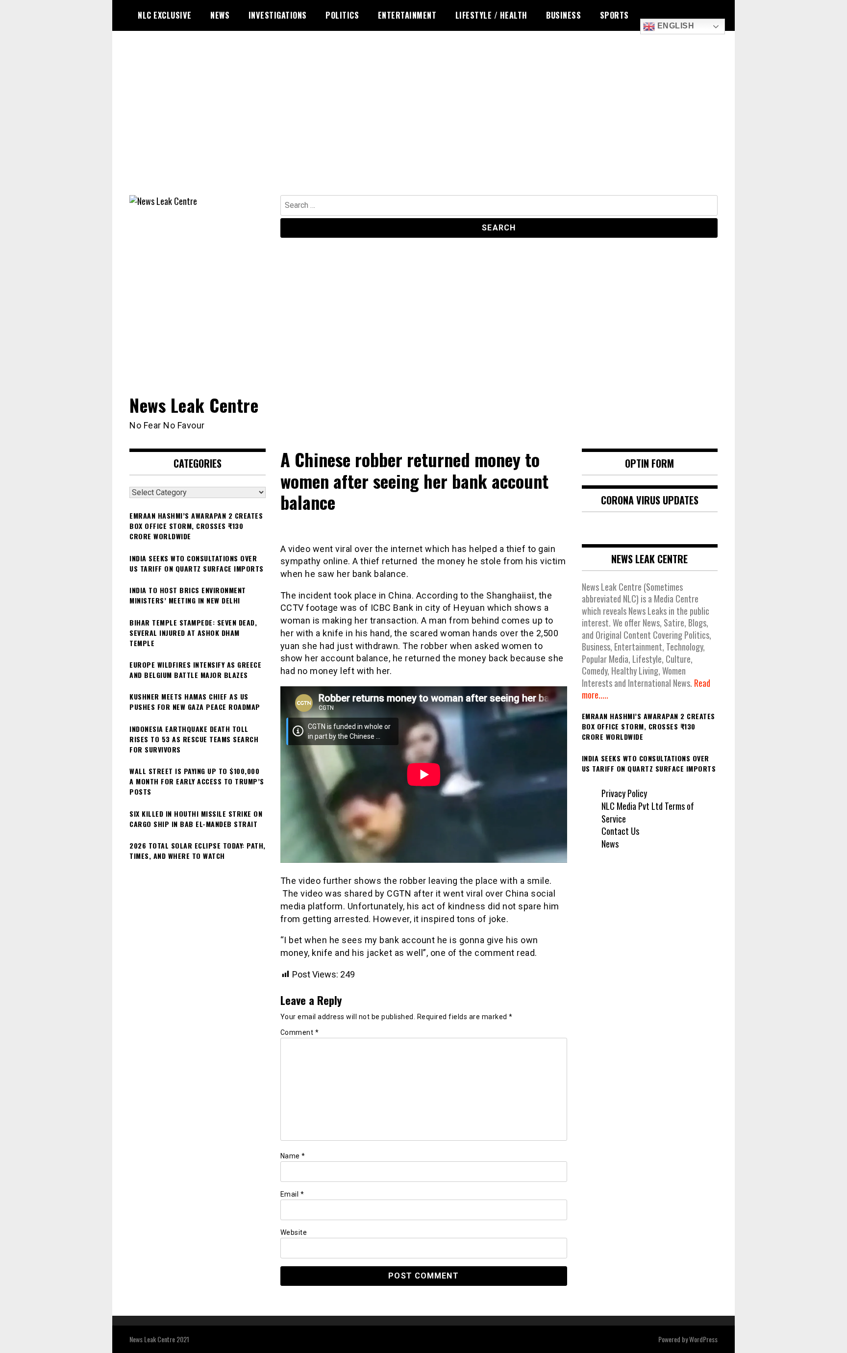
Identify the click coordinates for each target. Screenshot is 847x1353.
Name (292, 1156)
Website (293, 1232)
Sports (614, 15)
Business (563, 15)
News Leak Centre (193, 405)
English (674, 26)
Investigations (278, 15)
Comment (299, 1032)
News (219, 15)
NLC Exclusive (165, 15)
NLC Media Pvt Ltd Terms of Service (647, 812)
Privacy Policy (624, 793)
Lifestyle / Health (491, 15)
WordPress (703, 1339)
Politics (342, 15)
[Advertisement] (423, 121)
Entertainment (407, 15)
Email (292, 1194)
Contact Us (620, 831)
